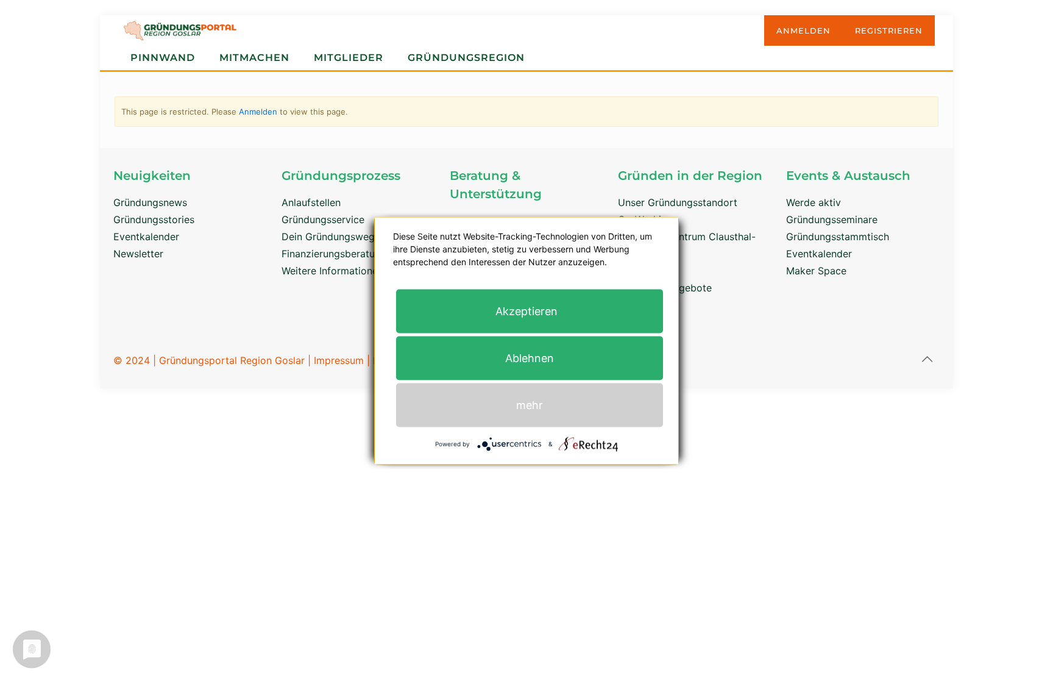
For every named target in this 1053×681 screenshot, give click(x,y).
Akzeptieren (526, 310)
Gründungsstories (153, 219)
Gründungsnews (150, 202)
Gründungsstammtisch (837, 236)
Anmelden (258, 111)
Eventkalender (146, 236)
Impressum (339, 360)
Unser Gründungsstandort (677, 202)
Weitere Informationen (332, 271)
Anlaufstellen (311, 202)
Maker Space (816, 271)
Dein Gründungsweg (328, 236)
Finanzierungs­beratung (334, 254)
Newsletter (138, 254)
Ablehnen (529, 357)
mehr (529, 404)
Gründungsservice (323, 219)
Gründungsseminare (832, 219)
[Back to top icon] (927, 359)
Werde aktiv (813, 202)
